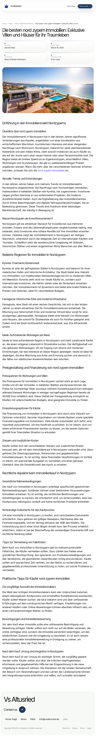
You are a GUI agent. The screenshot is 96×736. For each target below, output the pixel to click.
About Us (66, 728)
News (11, 24)
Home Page (11, 719)
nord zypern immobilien (51, 170)
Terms (82, 728)
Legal (89, 728)
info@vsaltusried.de (49, 719)
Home (4, 24)
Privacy (75, 728)
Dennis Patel (9, 48)
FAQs (32, 719)
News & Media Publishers (24, 24)
